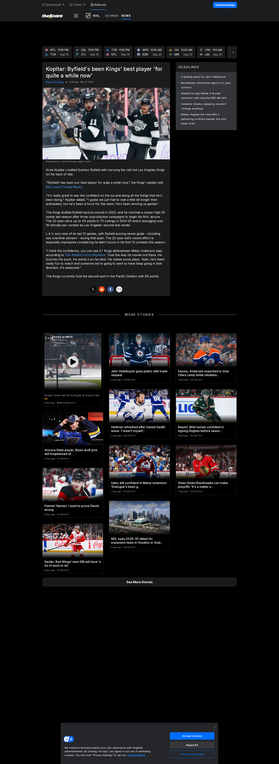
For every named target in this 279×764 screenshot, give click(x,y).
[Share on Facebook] (110, 289)
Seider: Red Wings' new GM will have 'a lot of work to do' (72, 563)
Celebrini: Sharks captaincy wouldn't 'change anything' (204, 106)
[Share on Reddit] (102, 289)
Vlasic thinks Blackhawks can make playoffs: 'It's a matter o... (203, 485)
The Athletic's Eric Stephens (85, 255)
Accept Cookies (192, 735)
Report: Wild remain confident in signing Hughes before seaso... (201, 429)
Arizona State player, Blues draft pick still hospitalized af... (70, 452)
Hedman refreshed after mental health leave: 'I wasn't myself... (138, 429)
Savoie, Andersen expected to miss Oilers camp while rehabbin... (203, 373)
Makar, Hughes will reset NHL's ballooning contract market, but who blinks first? (203, 119)
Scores (112, 15)
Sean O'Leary (55, 82)
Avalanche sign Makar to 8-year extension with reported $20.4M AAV (203, 95)
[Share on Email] (119, 289)
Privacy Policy (136, 755)
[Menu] (76, 15)
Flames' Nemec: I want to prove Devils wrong (71, 508)
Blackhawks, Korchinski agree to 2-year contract (206, 85)
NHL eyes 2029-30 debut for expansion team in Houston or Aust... (137, 540)
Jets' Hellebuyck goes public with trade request (139, 373)
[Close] (214, 727)
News (126, 15)
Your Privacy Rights (192, 754)
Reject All (192, 745)
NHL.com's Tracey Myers (64, 187)
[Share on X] (93, 289)
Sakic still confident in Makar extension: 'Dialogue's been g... (139, 485)
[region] (139, 743)
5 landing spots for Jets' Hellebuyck (203, 76)
